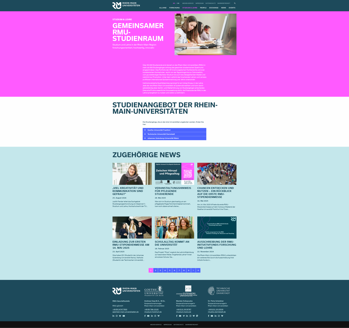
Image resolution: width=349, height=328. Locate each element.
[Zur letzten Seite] (198, 270)
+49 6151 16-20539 (215, 309)
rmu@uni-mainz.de (183, 312)
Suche (235, 3)
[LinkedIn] (114, 316)
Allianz (163, 8)
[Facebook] (145, 316)
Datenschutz (211, 3)
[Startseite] (126, 5)
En (178, 3)
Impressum (200, 3)
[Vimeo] (184, 316)
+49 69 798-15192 (151, 309)
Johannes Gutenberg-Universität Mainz (163, 138)
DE (174, 3)
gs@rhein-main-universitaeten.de (126, 312)
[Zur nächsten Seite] (193, 270)
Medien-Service (188, 3)
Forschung (174, 8)
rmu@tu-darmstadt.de (217, 312)
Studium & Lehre (189, 8)
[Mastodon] (198, 316)
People (203, 8)
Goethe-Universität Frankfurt (159, 130)
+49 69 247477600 (120, 309)
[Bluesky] (121, 316)
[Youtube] (125, 316)
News (223, 8)
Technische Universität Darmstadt (161, 134)
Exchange (213, 8)
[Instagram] (117, 316)
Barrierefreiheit (224, 3)
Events (232, 8)
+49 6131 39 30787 (183, 309)
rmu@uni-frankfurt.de (153, 312)
